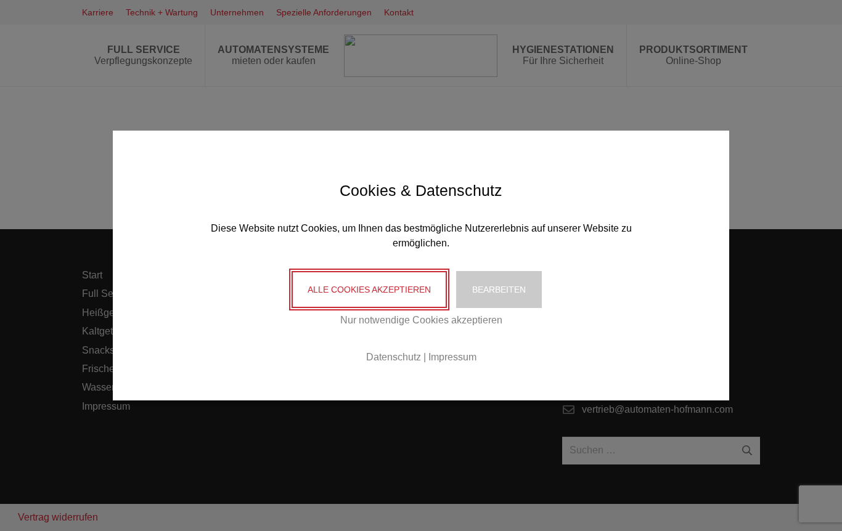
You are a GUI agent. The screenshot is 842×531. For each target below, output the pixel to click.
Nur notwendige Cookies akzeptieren (421, 320)
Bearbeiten (499, 289)
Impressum (452, 357)
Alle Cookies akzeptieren (369, 289)
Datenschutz (393, 357)
